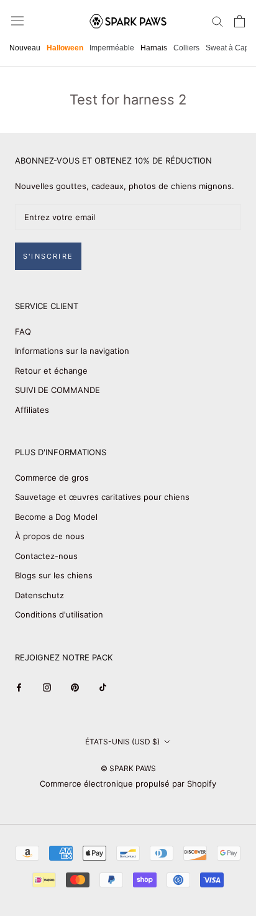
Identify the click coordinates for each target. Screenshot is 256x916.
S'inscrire (48, 256)
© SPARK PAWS (128, 768)
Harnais (153, 48)
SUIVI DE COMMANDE (57, 390)
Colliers (186, 48)
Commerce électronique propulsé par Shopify (128, 784)
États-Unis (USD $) (122, 741)
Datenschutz (39, 595)
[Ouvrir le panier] (239, 21)
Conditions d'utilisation (59, 614)
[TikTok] (103, 686)
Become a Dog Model (56, 517)
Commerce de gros (52, 478)
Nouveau (24, 48)
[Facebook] (19, 686)
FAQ (23, 331)
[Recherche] (217, 21)
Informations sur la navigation (72, 351)
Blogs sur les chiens (54, 575)
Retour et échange (51, 371)
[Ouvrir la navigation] (17, 20)
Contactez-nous (46, 556)
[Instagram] (47, 686)
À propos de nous (50, 536)
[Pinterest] (75, 686)
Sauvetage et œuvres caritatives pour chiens (102, 497)
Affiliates (32, 410)
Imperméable (111, 48)
